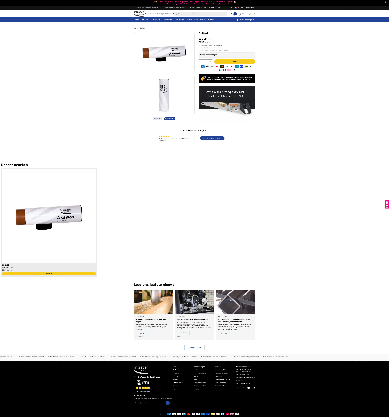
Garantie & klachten (220, 386)
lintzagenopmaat (159, 414)
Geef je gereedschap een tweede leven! (192, 319)
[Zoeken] (176, 14)
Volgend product (170, 118)
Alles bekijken (194, 347)
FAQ (231, 7)
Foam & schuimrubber (200, 373)
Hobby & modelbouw (200, 382)
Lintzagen (144, 20)
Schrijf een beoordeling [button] (212, 138)
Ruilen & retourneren (220, 382)
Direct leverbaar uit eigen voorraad (175, 7)
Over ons (175, 386)
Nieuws (175, 389)
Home (136, 28)
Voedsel (196, 376)
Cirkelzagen (156, 20)
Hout (195, 370)
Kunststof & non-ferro (200, 386)
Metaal (196, 379)
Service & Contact (178, 382)
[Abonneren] (168, 403)
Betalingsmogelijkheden (221, 370)
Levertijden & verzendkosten (222, 379)
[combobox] (202, 14)
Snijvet (5, 265)
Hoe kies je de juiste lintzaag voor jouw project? (151, 321)
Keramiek (196, 389)
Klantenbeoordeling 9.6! (246, 20)
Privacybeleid (218, 376)
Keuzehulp (176, 379)
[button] (386, 2)
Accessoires (168, 20)
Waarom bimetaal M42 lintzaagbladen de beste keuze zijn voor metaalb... (234, 321)
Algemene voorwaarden (221, 373)
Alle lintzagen (176, 370)
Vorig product (158, 118)
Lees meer (142, 333)
